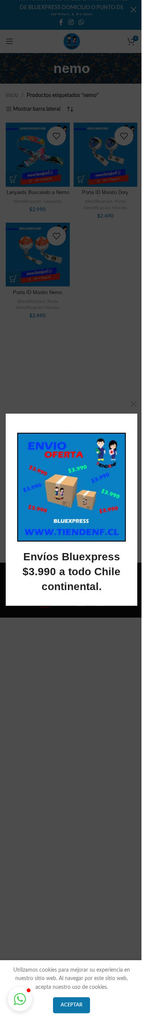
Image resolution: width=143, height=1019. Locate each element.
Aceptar (71, 1005)
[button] (20, 999)
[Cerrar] (133, 404)
